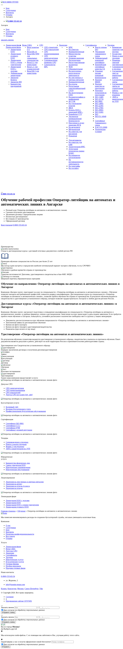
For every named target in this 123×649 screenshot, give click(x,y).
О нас (8, 525)
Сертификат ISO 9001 (15, 423)
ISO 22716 (99, 99)
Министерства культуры (74, 55)
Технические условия (100, 130)
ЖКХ (71, 108)
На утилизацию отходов (75, 104)
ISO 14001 (99, 103)
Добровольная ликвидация (16, 74)
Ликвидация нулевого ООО (16, 56)
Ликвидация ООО (13, 503)
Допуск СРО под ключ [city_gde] (19, 395)
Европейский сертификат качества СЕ (100, 67)
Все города (10, 536)
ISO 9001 (98, 101)
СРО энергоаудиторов (51, 57)
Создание (10, 597)
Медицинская (74, 129)
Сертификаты (91, 45)
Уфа (41, 589)
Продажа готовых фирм (15, 568)
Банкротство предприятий (16, 85)
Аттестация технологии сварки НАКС (76, 151)
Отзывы (9, 15)
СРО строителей (51, 47)
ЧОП (71, 67)
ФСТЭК (72, 101)
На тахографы (74, 166)
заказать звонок (7, 40)
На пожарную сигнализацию (74, 156)
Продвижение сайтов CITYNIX (19, 601)
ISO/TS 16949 (100, 116)
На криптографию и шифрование (77, 98)
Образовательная (76, 69)
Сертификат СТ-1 (13, 426)
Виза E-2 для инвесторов (32, 63)
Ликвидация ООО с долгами (16, 69)
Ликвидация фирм (13, 45)
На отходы (73, 84)
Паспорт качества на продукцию (100, 86)
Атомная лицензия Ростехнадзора (76, 59)
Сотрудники (11, 10)
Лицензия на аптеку (14, 484)
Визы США (27, 45)
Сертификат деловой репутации (19, 430)
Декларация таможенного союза (100, 54)
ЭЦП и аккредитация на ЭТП (18, 449)
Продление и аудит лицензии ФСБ (76, 124)
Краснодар (12, 589)
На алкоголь (74, 49)
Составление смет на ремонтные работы (117, 74)
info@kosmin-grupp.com (15, 584)
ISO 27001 (99, 108)
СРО (41, 45)
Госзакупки (117, 54)
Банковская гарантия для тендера (117, 49)
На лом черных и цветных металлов (76, 79)
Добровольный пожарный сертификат (101, 60)
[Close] (2, 605)
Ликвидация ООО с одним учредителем (16, 62)
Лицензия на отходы (14, 488)
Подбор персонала (13, 566)
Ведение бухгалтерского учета (18, 409)
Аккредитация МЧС (77, 147)
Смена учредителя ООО (16, 465)
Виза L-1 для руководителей (33, 68)
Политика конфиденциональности (20, 534)
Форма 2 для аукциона (117, 94)
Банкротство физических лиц (18, 463)
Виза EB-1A (32, 52)
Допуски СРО (11, 551)
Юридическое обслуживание (17, 470)
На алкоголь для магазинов (75, 133)
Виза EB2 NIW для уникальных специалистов (33, 57)
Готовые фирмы (12, 564)
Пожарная (73, 136)
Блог (8, 8)
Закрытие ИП (16, 82)
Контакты (10, 13)
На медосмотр (74, 127)
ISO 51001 (99, 112)
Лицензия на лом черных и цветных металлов (25, 482)
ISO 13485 (99, 97)
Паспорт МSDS (98, 81)
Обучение (21, 511)
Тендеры (110, 45)
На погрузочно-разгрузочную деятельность (75, 73)
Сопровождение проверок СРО (50, 61)
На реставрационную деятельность (76, 162)
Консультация (6, 225)
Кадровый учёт (12, 407)
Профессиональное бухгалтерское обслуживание (26, 411)
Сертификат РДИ (13, 428)
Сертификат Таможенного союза (100, 123)
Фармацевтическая (76, 52)
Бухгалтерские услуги (15, 562)
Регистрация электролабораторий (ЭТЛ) (77, 88)
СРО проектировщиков (51, 53)
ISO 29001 (99, 110)
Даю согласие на (24, 610)
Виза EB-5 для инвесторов (33, 72)
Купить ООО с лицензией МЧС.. (76, 111)
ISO (96, 114)
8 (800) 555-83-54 (15, 21)
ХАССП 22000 (101, 127)
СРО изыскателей (51, 49)
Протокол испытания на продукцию (100, 93)
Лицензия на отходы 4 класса (18, 486)
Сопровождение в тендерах (17, 442)
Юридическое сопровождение (18, 467)
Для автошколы (75, 140)
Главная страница (8, 511)
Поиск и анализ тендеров (16, 444)
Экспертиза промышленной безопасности (75, 118)
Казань (4, 589)
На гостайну (74, 168)
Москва (20, 589)
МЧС (71, 47)
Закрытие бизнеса (14, 79)
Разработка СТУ (75, 114)
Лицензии (63, 45)
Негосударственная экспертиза (76, 63)
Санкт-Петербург (31, 589)
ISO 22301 (99, 106)
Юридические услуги (14, 560)
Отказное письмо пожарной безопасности (100, 74)
